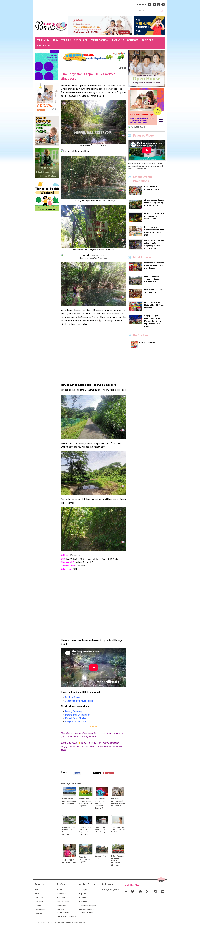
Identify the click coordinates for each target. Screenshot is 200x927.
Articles (38, 894)
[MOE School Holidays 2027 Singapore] (136, 293)
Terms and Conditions (66, 916)
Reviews (38, 914)
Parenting (61, 894)
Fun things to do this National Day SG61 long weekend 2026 (154, 305)
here (94, 736)
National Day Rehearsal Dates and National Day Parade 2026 (154, 265)
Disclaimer (61, 906)
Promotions (40, 910)
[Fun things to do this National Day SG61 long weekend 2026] (136, 306)
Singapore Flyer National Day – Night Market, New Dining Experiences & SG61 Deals (153, 321)
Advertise (61, 898)
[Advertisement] (84, 8)
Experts (82, 894)
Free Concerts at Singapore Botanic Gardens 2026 (152, 279)
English (122, 68)
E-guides (83, 902)
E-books (82, 898)
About (59, 890)
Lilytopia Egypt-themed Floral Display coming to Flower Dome (154, 202)
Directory (39, 902)
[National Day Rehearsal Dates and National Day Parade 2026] (136, 267)
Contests (39, 898)
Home (37, 890)
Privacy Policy (63, 902)
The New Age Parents (62, 922)
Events (38, 906)
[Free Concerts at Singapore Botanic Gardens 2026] (136, 280)
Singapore (83, 890)
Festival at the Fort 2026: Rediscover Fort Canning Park (154, 216)
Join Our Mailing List (87, 906)
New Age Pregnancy (110, 890)
